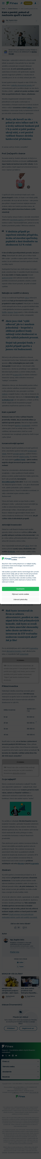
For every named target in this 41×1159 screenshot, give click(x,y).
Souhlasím (20, 589)
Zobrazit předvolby (20, 599)
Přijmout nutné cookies (20, 594)
